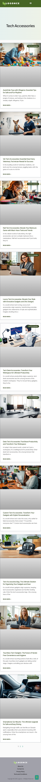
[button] (30, 3)
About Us (20, 766)
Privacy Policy (20, 771)
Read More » (7, 105)
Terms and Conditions (20, 774)
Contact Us (20, 769)
